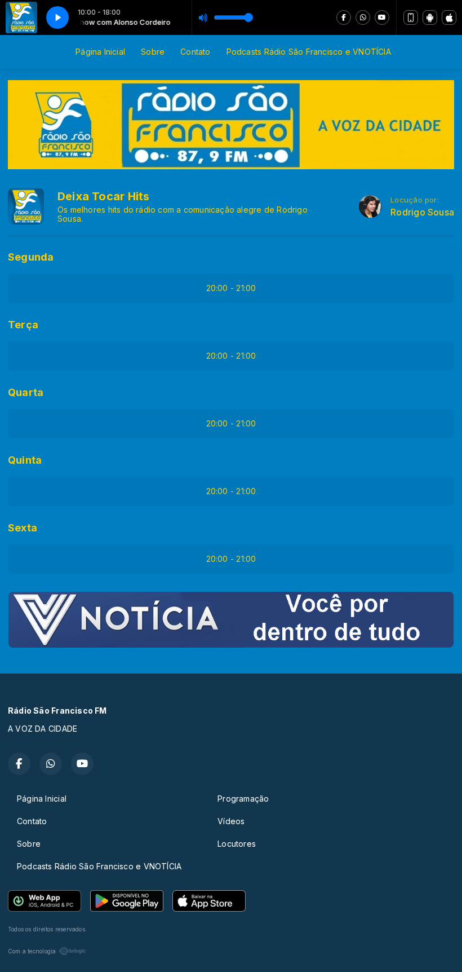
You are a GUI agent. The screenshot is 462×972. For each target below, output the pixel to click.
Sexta (22, 528)
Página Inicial (100, 51)
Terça (23, 325)
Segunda (31, 257)
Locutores (236, 843)
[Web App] (410, 17)
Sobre (153, 51)
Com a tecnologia (32, 951)
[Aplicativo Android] (430, 17)
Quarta (25, 392)
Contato (195, 51)
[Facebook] (343, 17)
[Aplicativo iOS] (449, 17)
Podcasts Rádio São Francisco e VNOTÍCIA (308, 51)
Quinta (25, 460)
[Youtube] (382, 17)
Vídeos (231, 821)
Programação (243, 798)
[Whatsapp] (363, 17)
